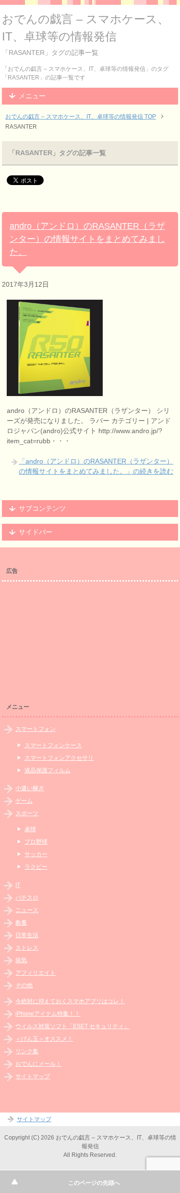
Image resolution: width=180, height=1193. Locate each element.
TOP (80, 116)
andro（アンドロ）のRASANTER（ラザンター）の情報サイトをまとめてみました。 (87, 239)
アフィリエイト (35, 972)
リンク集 (26, 1051)
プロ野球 (36, 841)
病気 (21, 960)
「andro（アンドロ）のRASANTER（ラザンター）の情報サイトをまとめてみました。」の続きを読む (96, 466)
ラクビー (36, 866)
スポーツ (26, 813)
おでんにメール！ (38, 1063)
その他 (24, 985)
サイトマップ (32, 1076)
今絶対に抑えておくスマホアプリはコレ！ (70, 1001)
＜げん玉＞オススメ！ (44, 1038)
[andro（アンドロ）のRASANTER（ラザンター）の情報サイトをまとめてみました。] (55, 391)
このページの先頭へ (94, 1183)
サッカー (36, 854)
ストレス (26, 947)
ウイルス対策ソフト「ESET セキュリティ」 (72, 1026)
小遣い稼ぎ (29, 788)
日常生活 (26, 935)
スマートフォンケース (53, 745)
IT (17, 885)
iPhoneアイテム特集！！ (47, 1013)
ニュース (26, 910)
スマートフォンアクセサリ (59, 758)
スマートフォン (35, 729)
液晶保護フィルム (47, 770)
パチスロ (26, 897)
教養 (21, 922)
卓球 (30, 829)
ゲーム (24, 800)
